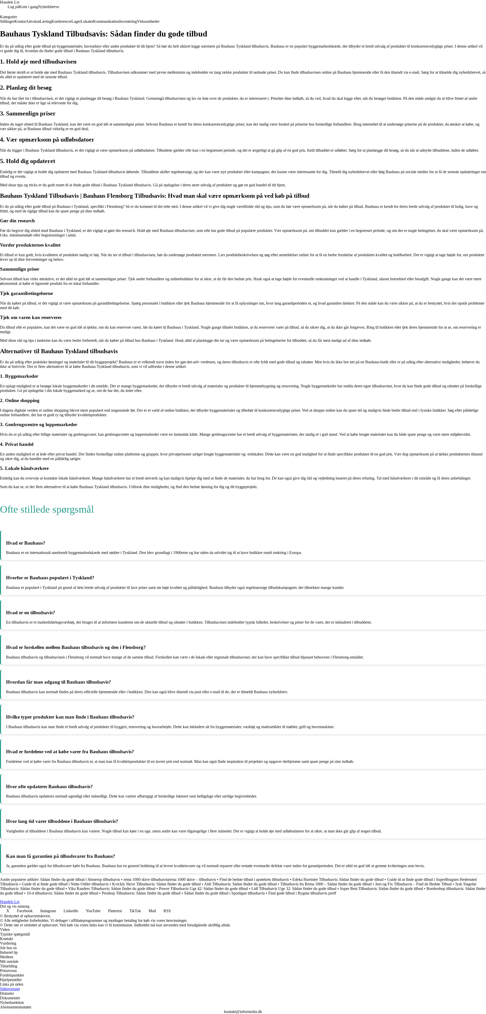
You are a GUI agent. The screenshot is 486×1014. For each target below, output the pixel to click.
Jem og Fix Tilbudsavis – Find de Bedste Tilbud (413, 884)
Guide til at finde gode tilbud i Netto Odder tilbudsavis (65, 884)
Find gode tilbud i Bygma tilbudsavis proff (302, 893)
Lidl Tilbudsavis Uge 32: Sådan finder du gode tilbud (293, 888)
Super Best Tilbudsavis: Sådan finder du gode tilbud (381, 888)
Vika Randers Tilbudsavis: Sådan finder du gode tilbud (111, 888)
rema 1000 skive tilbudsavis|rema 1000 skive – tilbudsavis (170, 879)
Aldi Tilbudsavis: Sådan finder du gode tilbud (240, 884)
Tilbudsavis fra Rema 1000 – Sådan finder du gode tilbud (326, 884)
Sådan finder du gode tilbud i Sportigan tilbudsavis (224, 893)
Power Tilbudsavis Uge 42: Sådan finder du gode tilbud (203, 888)
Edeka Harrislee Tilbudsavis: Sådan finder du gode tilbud (337, 879)
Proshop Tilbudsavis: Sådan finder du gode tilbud (141, 893)
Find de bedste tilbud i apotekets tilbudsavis (254, 879)
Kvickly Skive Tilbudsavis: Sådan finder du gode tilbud (156, 884)
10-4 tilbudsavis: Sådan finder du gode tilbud (62, 893)
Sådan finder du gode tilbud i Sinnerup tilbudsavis (80, 879)
